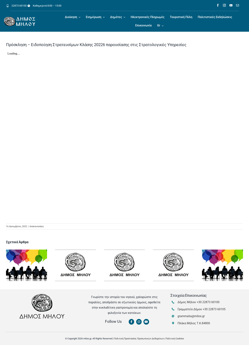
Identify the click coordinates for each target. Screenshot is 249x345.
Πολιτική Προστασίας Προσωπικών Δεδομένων (139, 338)
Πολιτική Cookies (175, 338)
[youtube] (230, 5)
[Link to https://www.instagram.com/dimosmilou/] (139, 322)
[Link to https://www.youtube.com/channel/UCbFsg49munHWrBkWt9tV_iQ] (146, 322)
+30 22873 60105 (214, 309)
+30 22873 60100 (208, 302)
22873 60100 (19, 5)
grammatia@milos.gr (191, 316)
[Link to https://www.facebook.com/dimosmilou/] (131, 322)
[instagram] (224, 5)
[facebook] (217, 5)
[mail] (237, 5)
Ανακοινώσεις (37, 226)
